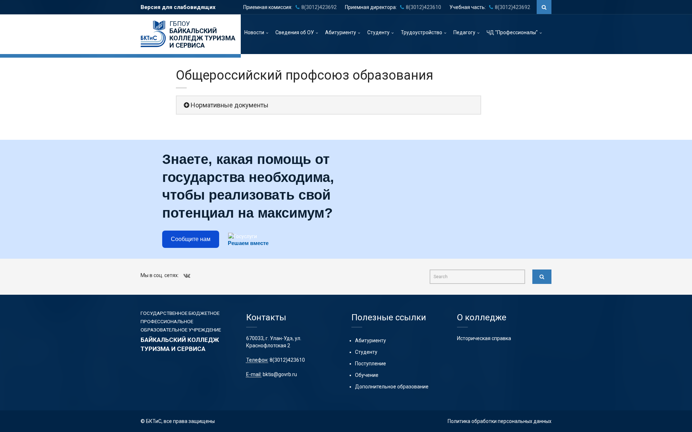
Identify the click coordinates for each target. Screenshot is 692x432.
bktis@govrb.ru (280, 374)
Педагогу (464, 32)
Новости (254, 32)
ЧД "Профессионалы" (512, 32)
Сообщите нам (190, 239)
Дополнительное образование (392, 386)
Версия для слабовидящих (178, 7)
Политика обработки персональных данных (499, 421)
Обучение (366, 375)
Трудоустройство (421, 32)
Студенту (378, 32)
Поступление (370, 363)
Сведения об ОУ (294, 32)
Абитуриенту (340, 32)
